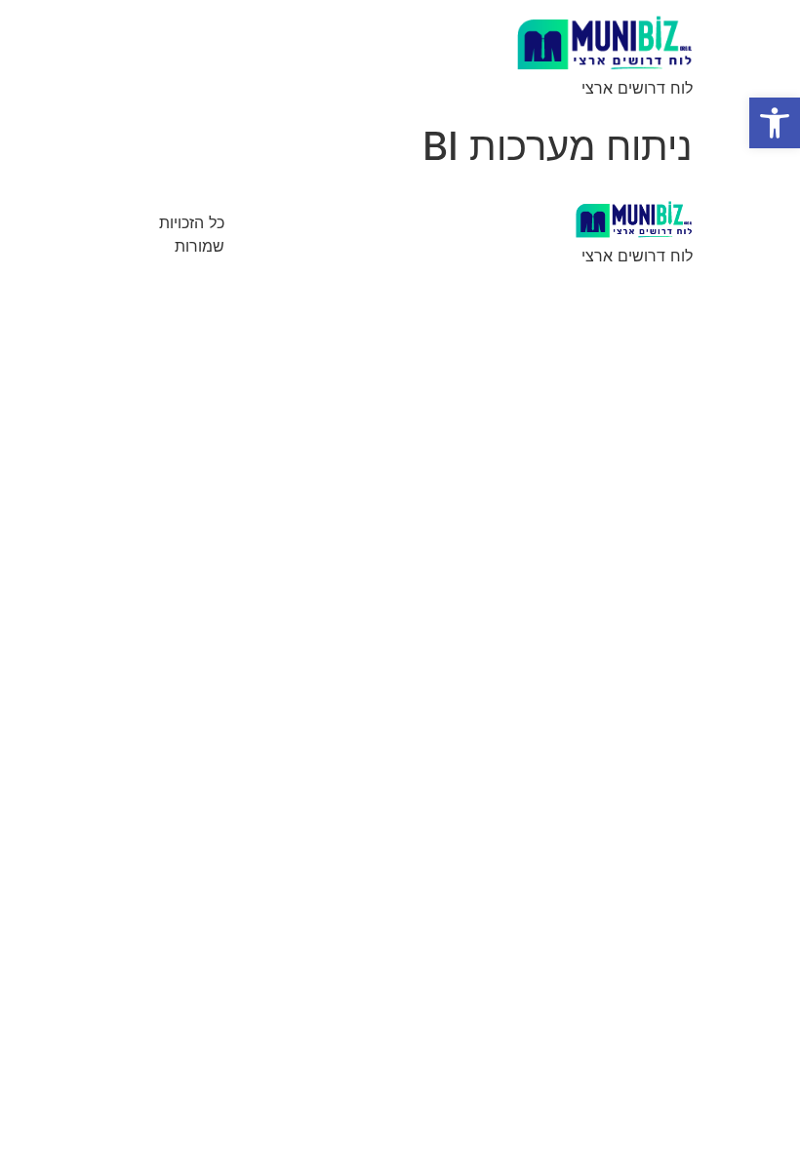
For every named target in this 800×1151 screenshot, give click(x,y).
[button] (774, 123)
